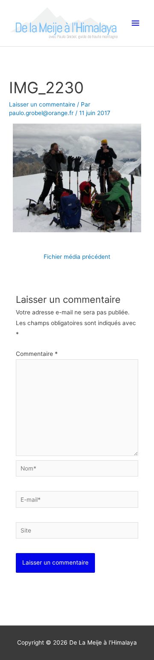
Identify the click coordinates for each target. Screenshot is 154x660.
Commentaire (37, 353)
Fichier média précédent (77, 256)
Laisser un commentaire (42, 104)
